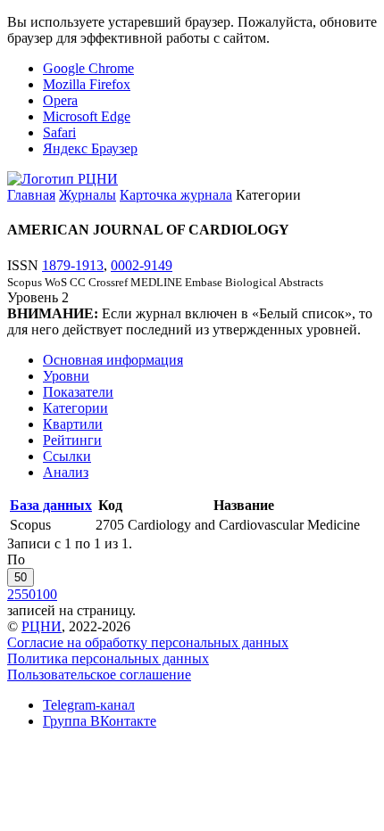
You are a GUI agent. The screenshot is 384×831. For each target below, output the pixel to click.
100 (46, 594)
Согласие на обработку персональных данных (147, 642)
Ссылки (67, 456)
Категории (75, 408)
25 (14, 594)
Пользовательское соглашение (99, 674)
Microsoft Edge (86, 116)
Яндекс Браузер (90, 148)
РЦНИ (41, 626)
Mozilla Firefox (86, 84)
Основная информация (113, 359)
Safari (59, 132)
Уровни (66, 375)
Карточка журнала (176, 194)
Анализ (65, 472)
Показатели (78, 391)
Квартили (73, 424)
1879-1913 (73, 265)
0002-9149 (141, 265)
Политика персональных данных (108, 658)
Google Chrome (88, 68)
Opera (60, 100)
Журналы (87, 194)
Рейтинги (72, 440)
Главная (31, 194)
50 (20, 577)
